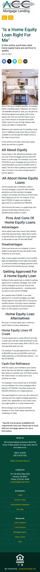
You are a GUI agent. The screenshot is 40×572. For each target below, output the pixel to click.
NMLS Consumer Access (20, 461)
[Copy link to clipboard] (25, 61)
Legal (20, 495)
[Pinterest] (22, 565)
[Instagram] (18, 565)
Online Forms (20, 537)
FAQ (20, 542)
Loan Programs (20, 522)
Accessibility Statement (20, 505)
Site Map (20, 509)
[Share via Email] (20, 61)
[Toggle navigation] (10, 17)
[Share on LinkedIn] (14, 61)
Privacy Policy (20, 500)
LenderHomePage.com (27, 569)
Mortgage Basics (20, 532)
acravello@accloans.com (20, 482)
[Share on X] (9, 61)
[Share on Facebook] (4, 61)
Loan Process (20, 527)
